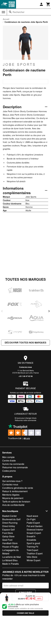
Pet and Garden (34, 526)
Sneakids (31, 539)
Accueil (6, 19)
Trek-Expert (32, 550)
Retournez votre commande (25, 420)
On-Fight (31, 519)
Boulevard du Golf (11, 519)
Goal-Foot (7, 539)
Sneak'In (31, 536)
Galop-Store (8, 536)
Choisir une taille (25, 613)
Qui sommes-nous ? (12, 481)
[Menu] (3, 12)
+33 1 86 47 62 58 (26, 376)
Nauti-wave (32, 516)
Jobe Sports (19, 64)
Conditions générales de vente (17, 487)
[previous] (2, 311)
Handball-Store (10, 543)
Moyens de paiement (12, 498)
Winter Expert (33, 560)
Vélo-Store (32, 557)
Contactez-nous (25, 367)
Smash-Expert (34, 533)
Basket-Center (9, 516)
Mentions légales (10, 494)
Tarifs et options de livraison (16, 501)
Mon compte (8, 457)
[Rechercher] (10, 12)
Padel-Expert (33, 522)
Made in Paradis (10, 563)
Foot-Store (7, 533)
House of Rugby (10, 546)
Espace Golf (8, 529)
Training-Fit (32, 546)
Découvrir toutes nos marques (25, 342)
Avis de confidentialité (13, 505)
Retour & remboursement (14, 491)
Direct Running (9, 522)
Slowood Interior (35, 529)
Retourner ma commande (15, 467)
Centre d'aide (9, 460)
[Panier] (48, 4)
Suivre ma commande (13, 464)
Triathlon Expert (34, 553)
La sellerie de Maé (11, 557)
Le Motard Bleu (10, 560)
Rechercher (18, 12)
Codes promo (9, 470)
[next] (49, 311)
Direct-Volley (8, 526)
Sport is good (33, 543)
